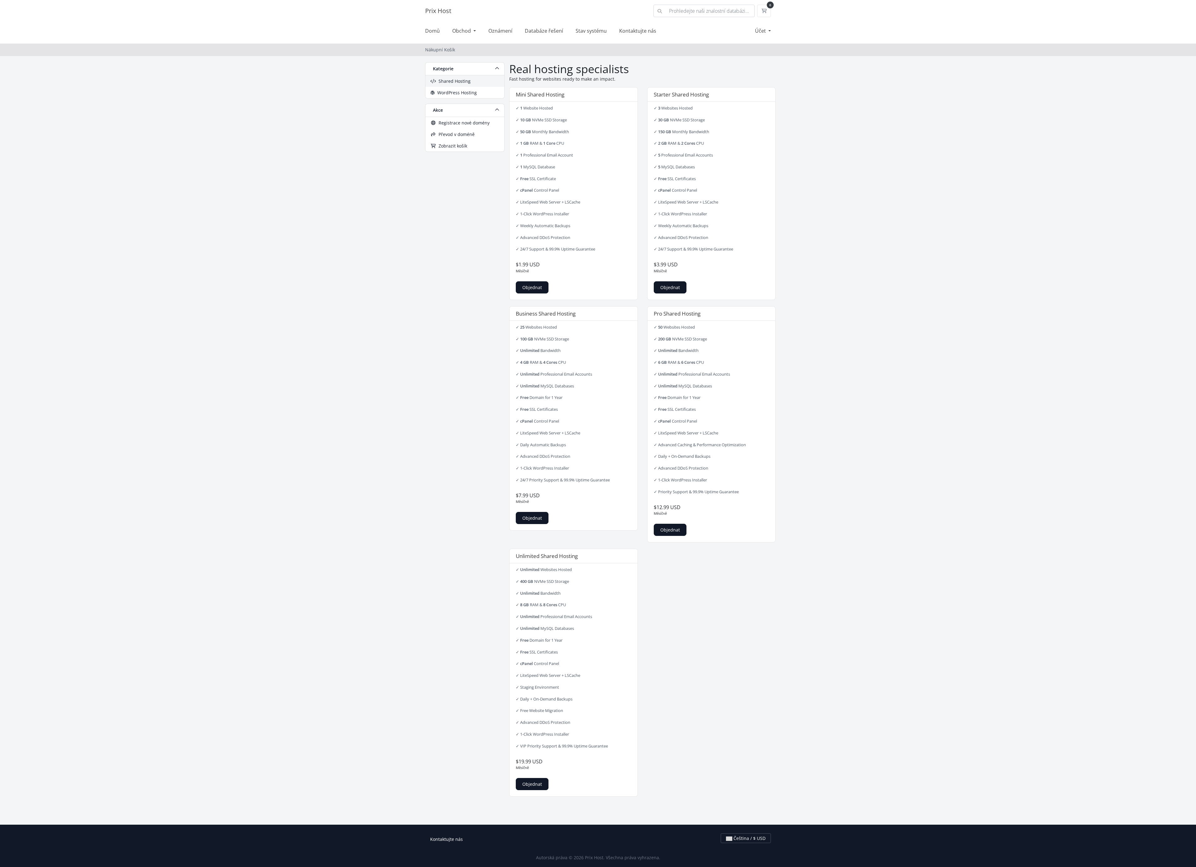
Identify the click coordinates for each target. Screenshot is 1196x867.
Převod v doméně (455, 134)
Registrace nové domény (463, 123)
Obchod (462, 30)
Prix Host (438, 11)
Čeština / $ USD (749, 838)
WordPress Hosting (456, 93)
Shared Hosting (453, 81)
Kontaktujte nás (637, 30)
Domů (432, 30)
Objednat (532, 287)
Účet (761, 30)
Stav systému (591, 30)
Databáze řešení (544, 30)
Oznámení (500, 30)
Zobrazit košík (451, 146)
